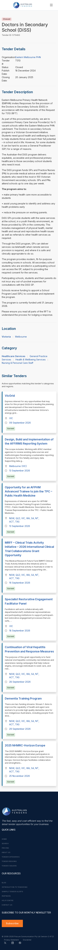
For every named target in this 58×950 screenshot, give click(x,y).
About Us (6, 852)
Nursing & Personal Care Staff (17, 363)
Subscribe (12, 923)
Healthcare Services (13, 356)
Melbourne (21, 336)
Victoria (6, 336)
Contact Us (7, 905)
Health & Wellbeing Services (30, 359)
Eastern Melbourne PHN (28, 57)
